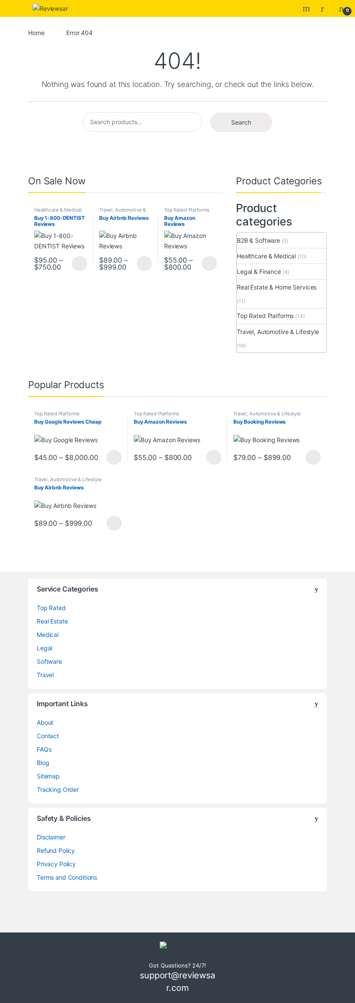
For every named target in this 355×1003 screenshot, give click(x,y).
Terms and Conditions (67, 877)
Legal (44, 648)
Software (49, 661)
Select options (77, 263)
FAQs (44, 749)
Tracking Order (58, 789)
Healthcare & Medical (58, 210)
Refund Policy (56, 850)
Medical (47, 634)
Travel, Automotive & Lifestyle (122, 212)
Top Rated (51, 607)
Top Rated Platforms (187, 210)
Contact (48, 735)
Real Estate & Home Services (276, 287)
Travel (45, 674)
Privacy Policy (56, 864)
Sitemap (48, 776)
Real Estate (52, 621)
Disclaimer (51, 837)
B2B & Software (258, 240)
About (45, 722)
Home (36, 32)
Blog (43, 762)
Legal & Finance (259, 271)
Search (307, 8)
